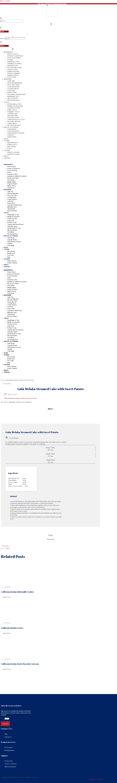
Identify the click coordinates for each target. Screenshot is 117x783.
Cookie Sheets (13, 89)
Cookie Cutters (13, 108)
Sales (6, 139)
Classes (7, 150)
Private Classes (13, 154)
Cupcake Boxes (13, 131)
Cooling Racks (13, 87)
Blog (9, 148)
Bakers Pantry (13, 75)
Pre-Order (11, 146)
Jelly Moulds (12, 98)
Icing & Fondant (13, 73)
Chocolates (12, 69)
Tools (6, 102)
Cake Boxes (11, 129)
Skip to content (5, 1)
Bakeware (7, 79)
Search (2, 38)
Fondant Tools (13, 112)
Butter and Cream (14, 67)
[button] (13, 37)
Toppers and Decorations (12, 115)
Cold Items (11, 77)
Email (3, 719)
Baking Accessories (15, 106)
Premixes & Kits (13, 62)
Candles (10, 135)
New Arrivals (12, 143)
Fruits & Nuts (12, 54)
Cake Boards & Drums (15, 133)
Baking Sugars (13, 71)
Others (7, 141)
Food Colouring (14, 58)
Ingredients (8, 52)
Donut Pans (12, 93)
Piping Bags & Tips (14, 104)
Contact (7, 158)
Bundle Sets (12, 145)
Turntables (12, 123)
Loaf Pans (11, 91)
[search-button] (1, 18)
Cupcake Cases (13, 118)
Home (2, 380)
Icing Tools (12, 110)
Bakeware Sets (13, 96)
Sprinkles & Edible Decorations (14, 65)
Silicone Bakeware (14, 83)
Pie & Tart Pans (13, 85)
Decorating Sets (14, 125)
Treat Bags (11, 137)
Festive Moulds (13, 100)
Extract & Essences (15, 56)
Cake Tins (11, 81)
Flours (10, 60)
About (6, 156)
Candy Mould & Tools (16, 120)
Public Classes (13, 152)
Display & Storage (11, 127)
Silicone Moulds (13, 121)
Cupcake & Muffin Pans (16, 94)
